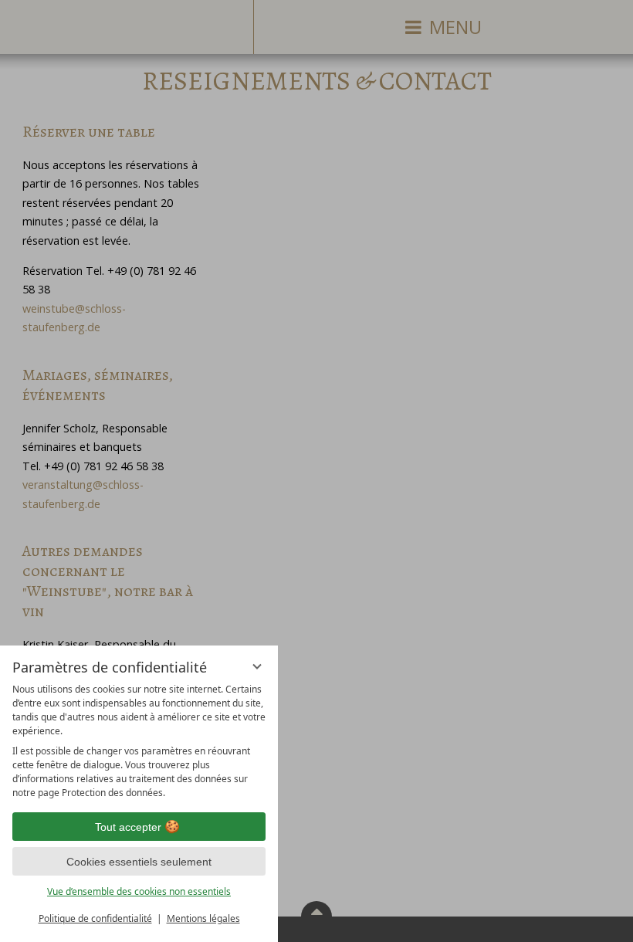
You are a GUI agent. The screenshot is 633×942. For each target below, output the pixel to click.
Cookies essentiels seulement (139, 862)
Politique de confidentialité (95, 918)
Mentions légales (203, 918)
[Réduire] (257, 666)
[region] (139, 741)
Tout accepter (128, 827)
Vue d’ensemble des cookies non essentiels (139, 891)
